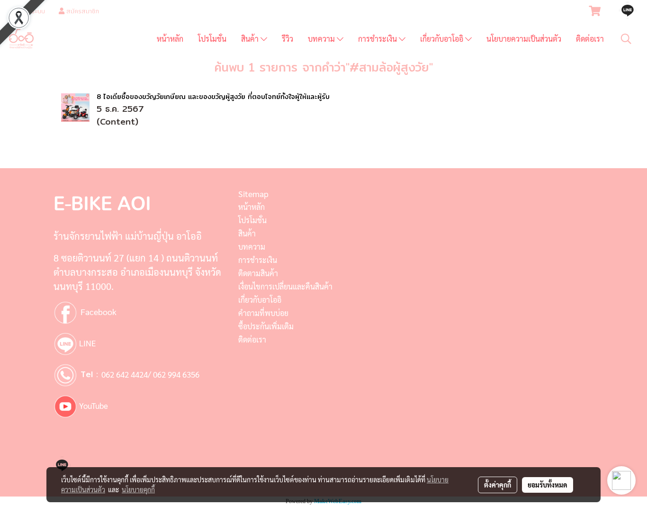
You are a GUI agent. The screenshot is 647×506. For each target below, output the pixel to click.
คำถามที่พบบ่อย (263, 313)
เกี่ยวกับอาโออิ (442, 39)
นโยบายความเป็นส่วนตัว (523, 39)
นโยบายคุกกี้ (138, 489)
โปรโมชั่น (212, 39)
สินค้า (251, 39)
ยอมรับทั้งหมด (547, 484)
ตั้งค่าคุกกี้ (497, 484)
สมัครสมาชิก (81, 11)
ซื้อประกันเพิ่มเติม (266, 326)
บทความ (322, 39)
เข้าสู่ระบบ (31, 11)
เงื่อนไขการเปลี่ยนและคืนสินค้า (285, 286)
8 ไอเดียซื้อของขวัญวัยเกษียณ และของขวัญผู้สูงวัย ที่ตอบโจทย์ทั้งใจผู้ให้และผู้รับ (213, 96)
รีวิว (287, 39)
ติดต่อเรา (590, 39)
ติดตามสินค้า (258, 273)
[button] (626, 39)
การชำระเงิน (378, 39)
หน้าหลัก (170, 39)
